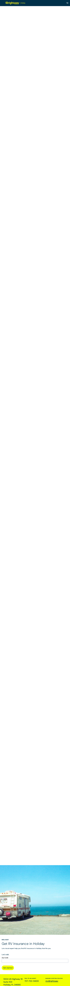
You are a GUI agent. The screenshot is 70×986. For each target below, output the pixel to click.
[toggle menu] (67, 3)
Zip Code (5, 958)
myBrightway (52, 981)
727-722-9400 (32, 981)
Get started (8, 968)
